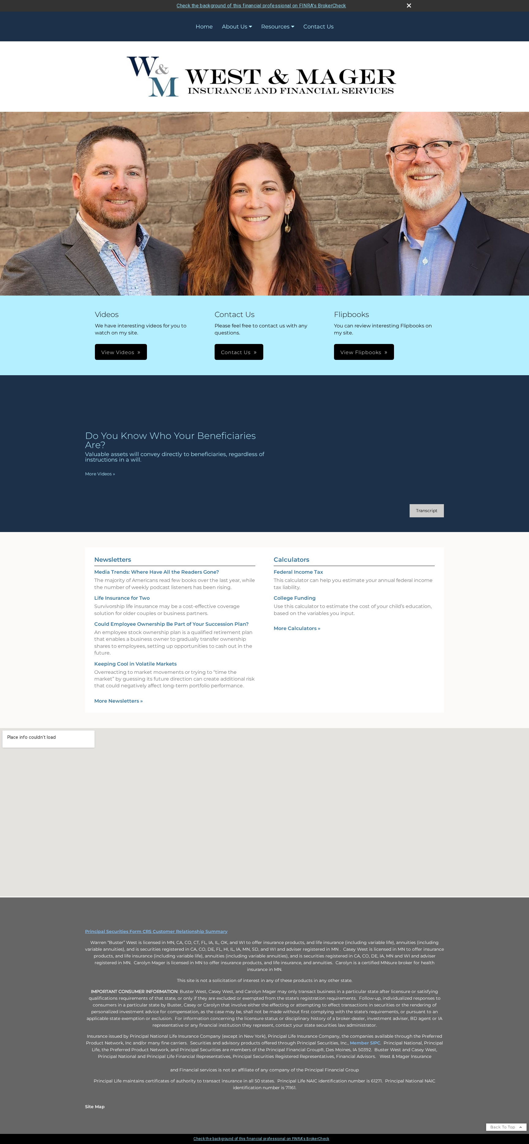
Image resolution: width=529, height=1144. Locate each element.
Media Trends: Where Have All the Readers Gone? (156, 572)
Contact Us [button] (236, 352)
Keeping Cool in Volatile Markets (135, 664)
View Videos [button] (117, 352)
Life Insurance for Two (122, 598)
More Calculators (297, 628)
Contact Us (318, 26)
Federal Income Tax (298, 572)
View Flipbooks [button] (360, 352)
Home (204, 26)
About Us (234, 26)
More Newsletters (118, 701)
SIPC (375, 1043)
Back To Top (503, 1127)
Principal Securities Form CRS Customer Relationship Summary (156, 931)
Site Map (95, 1106)
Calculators (291, 559)
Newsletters (112, 559)
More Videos (100, 474)
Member (360, 1043)
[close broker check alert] (409, 5)
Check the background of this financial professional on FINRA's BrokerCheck (261, 6)
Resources (275, 26)
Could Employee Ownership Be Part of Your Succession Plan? (171, 624)
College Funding (295, 598)
